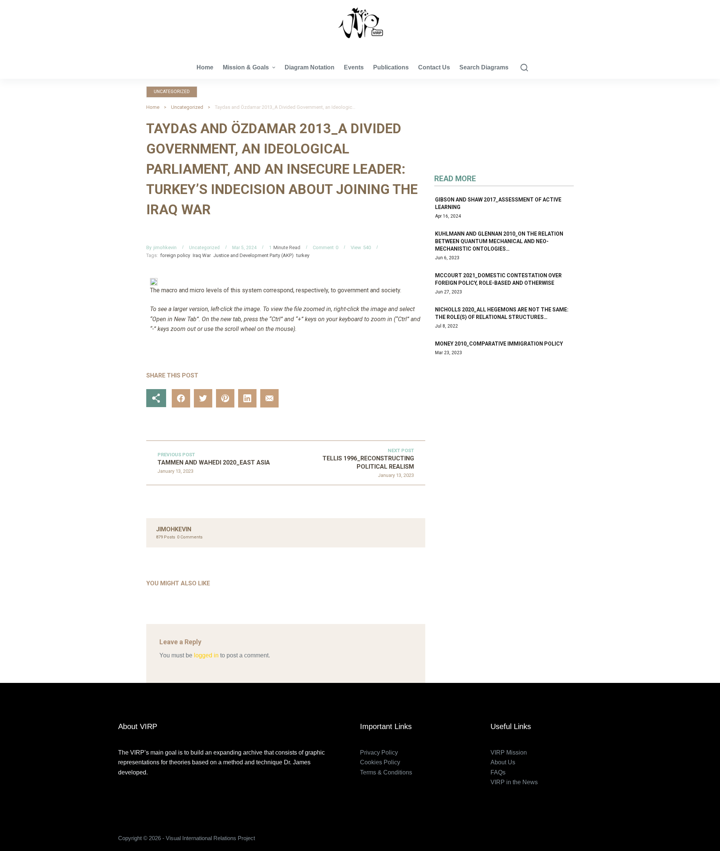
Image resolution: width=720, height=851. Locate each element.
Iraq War (202, 255)
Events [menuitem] (354, 67)
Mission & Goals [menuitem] (246, 67)
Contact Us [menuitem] (434, 67)
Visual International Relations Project (360, 45)
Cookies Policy (380, 762)
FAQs (498, 772)
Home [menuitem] (204, 67)
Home (152, 107)
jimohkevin (165, 247)
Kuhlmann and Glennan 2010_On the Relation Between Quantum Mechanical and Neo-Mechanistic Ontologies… (499, 241)
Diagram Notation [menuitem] (309, 67)
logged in (206, 655)
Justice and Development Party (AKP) (253, 255)
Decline (70, 829)
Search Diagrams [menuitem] (483, 67)
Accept (36, 829)
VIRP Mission (508, 752)
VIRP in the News (514, 782)
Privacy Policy (379, 752)
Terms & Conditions (386, 772)
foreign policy (175, 255)
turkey (302, 255)
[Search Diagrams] (524, 67)
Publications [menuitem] (391, 67)
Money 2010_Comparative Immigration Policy (499, 344)
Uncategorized (172, 91)
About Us (502, 762)
